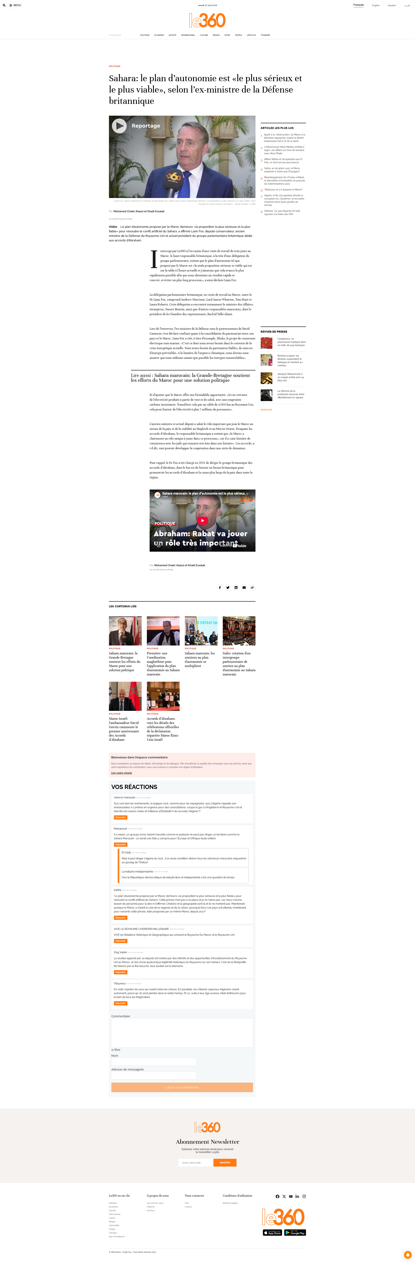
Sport (227, 35)
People (238, 35)
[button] (408, 1255)
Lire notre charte (121, 773)
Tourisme (265, 35)
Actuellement (115, 35)
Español (392, 5)
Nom (114, 1055)
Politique (144, 35)
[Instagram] (304, 1196)
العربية (407, 5)
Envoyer (225, 1162)
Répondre (121, 817)
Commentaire (120, 1016)
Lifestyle (251, 35)
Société (172, 35)
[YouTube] (291, 1196)
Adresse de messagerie (127, 1069)
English (375, 5)
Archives (151, 1210)
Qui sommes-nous (155, 1203)
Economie (159, 35)
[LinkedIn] (297, 1196)
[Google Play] (295, 1232)
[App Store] (272, 1232)
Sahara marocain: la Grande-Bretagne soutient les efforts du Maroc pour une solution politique (190, 377)
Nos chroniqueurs (117, 1236)
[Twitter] (284, 1196)
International (188, 35)
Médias (216, 35)
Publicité (151, 1207)
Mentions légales (230, 1203)
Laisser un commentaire (182, 1087)
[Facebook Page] (277, 1196)
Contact (188, 1207)
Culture (204, 35)
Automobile (114, 1225)
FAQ (187, 1203)
